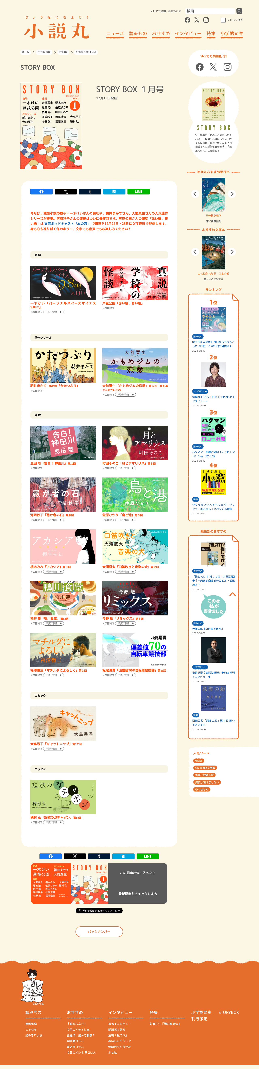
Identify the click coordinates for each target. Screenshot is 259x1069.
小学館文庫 (232, 33)
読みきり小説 (33, 1035)
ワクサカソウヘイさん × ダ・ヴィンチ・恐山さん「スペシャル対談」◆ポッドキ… (213, 507)
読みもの (138, 33)
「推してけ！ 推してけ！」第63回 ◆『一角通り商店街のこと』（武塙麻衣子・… (213, 581)
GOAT (198, 761)
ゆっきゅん (201, 789)
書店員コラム (75, 1047)
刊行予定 (199, 1019)
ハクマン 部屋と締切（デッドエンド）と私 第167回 (213, 454)
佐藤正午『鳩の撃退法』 (165, 1024)
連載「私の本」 (118, 1035)
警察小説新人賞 (204, 775)
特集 (211, 33)
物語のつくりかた (119, 1047)
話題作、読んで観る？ (81, 1035)
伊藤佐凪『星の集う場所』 (208, 629)
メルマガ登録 (158, 11)
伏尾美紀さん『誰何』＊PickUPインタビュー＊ (213, 399)
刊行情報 (51, 312)
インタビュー (188, 33)
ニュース (115, 33)
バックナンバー (99, 931)
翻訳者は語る (116, 1030)
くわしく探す (235, 20)
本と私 (112, 1052)
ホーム (25, 52)
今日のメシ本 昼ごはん (81, 1052)
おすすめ (161, 33)
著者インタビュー (119, 1024)
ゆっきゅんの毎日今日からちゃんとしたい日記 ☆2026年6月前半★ (213, 344)
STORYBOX (229, 1012)
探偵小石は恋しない (207, 782)
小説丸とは (174, 11)
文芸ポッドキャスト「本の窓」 (67, 223)
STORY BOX (44, 52)
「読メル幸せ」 (77, 1024)
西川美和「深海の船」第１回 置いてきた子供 (213, 723)
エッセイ (31, 1030)
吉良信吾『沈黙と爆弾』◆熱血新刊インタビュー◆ (213, 675)
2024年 (63, 52)
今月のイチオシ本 (78, 1030)
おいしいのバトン (119, 1041)
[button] (195, 194)
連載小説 (31, 1024)
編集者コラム (75, 1041)
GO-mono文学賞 (205, 768)
